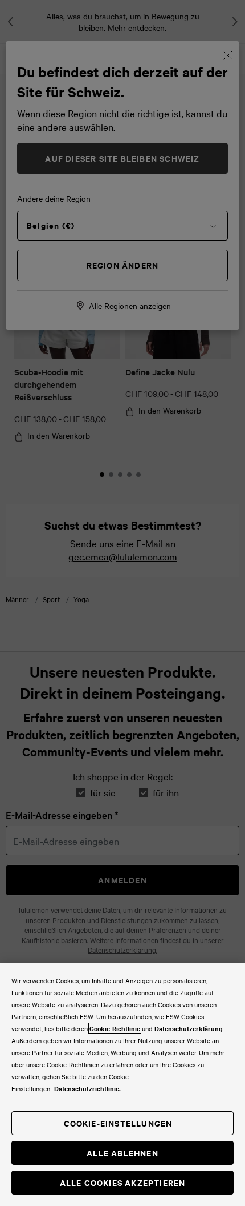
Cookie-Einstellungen (118, 1123)
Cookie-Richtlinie (114, 1028)
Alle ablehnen (122, 1153)
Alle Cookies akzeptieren (123, 1182)
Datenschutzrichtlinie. (87, 1088)
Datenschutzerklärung (188, 1028)
